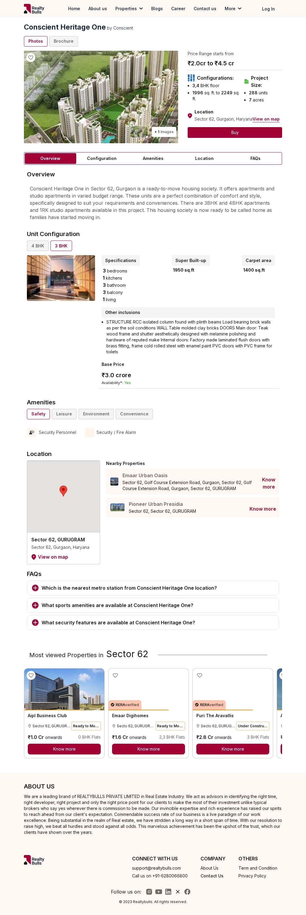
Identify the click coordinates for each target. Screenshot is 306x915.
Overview (50, 158)
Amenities (153, 158)
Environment (96, 413)
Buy (235, 132)
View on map (266, 118)
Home (74, 8)
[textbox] (153, 202)
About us (97, 8)
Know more (268, 483)
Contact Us (212, 875)
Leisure (64, 413)
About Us (209, 868)
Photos (35, 41)
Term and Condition (257, 868)
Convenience (134, 413)
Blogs (157, 8)
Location (204, 158)
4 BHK (37, 245)
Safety (38, 413)
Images (164, 132)
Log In (268, 8)
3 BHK (61, 245)
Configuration (102, 158)
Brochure (64, 41)
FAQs (255, 158)
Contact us (205, 8)
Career (178, 8)
